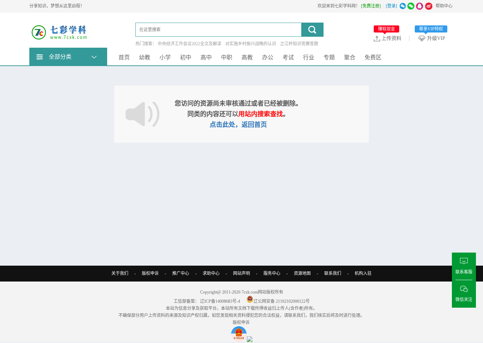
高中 (206, 57)
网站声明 (241, 273)
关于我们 (119, 273)
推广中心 (180, 273)
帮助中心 (444, 6)
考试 (288, 57)
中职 (226, 57)
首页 (124, 57)
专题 (329, 57)
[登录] (391, 6)
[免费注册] (371, 6)
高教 (247, 57)
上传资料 (389, 38)
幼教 (144, 57)
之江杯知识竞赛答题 (299, 43)
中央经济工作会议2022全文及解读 (189, 43)
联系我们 (332, 273)
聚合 (349, 57)
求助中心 (211, 273)
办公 (267, 57)
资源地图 (302, 273)
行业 (308, 57)
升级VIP (432, 38)
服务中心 (271, 273)
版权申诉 (150, 273)
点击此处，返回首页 (238, 124)
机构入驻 (363, 273)
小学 (165, 57)
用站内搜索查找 (260, 114)
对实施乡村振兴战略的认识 (250, 43)
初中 (185, 57)
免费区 (373, 57)
